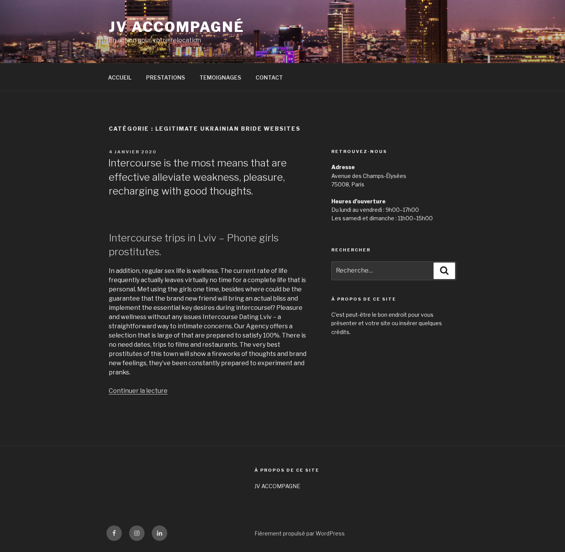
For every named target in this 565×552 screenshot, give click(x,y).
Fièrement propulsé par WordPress (299, 533)
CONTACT (269, 77)
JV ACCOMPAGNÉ (176, 26)
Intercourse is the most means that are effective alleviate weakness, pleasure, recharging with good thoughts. (197, 177)
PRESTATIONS (165, 77)
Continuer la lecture (138, 390)
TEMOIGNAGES (220, 77)
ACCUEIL (119, 77)
